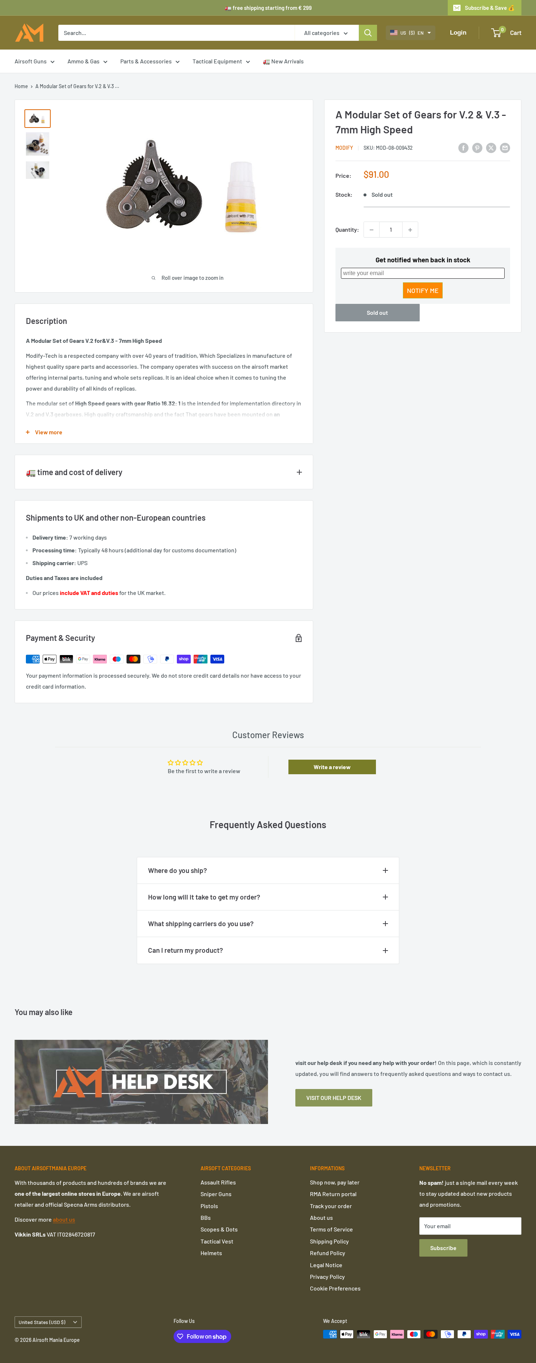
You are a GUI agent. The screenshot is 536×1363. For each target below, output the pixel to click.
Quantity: (347, 229)
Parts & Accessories (146, 61)
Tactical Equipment (217, 61)
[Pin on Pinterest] (477, 147)
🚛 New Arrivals (283, 61)
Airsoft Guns (31, 61)
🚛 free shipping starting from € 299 (268, 7)
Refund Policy (327, 1252)
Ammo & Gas (83, 61)
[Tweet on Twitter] (491, 147)
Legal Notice (326, 1264)
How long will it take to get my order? (204, 897)
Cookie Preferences (335, 1288)
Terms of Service (331, 1229)
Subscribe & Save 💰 (490, 7)
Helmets (211, 1252)
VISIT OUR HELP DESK (333, 1097)
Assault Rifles (218, 1182)
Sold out (377, 312)
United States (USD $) (42, 1322)
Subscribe (443, 1247)
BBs (206, 1217)
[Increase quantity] (410, 230)
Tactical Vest (217, 1241)
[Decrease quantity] (371, 230)
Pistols (209, 1205)
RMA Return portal (333, 1193)
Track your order (331, 1205)
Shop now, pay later (335, 1182)
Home (21, 86)
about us (64, 1219)
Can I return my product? (185, 950)
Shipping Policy (329, 1241)
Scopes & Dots (219, 1229)
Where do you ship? (177, 870)
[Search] (368, 33)
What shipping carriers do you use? (201, 923)
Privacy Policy (327, 1276)
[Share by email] (505, 147)
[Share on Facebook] (463, 147)
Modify (344, 148)
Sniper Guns (216, 1193)
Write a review (332, 766)
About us (321, 1217)
